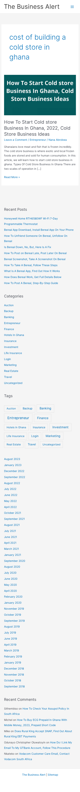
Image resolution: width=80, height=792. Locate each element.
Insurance (10, 341)
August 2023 (12, 459)
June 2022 (10, 495)
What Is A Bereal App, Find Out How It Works (32, 271)
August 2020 (12, 566)
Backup (8, 311)
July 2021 (10, 530)
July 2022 (10, 488)
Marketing (10, 364)
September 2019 (14, 620)
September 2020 (14, 560)
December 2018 (14, 668)
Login (7, 359)
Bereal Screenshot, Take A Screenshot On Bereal (34, 259)
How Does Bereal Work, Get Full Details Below (32, 277)
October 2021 (12, 512)
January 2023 (13, 465)
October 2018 (12, 680)
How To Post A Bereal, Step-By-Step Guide (31, 283)
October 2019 (12, 614)
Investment (11, 347)
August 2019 (12, 626)
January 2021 (12, 554)
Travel (8, 377)
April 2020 (10, 590)
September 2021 (14, 518)
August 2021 (12, 524)
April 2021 (10, 542)
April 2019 (10, 644)
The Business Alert (32, 6)
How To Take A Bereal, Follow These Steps (30, 265)
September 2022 (14, 477)
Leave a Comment (15, 139)
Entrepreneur (38, 139)
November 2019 (14, 608)
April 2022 (10, 507)
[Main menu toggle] (72, 7)
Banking (9, 317)
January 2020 (13, 602)
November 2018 (14, 674)
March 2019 (11, 650)
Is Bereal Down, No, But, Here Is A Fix (27, 247)
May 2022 (10, 501)
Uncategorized (13, 383)
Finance (9, 329)
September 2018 (14, 686)
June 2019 (10, 638)
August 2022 (12, 483)
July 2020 (10, 572)
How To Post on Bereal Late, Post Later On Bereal (35, 253)
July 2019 (10, 632)
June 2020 (10, 578)
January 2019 (12, 662)
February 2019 (13, 656)
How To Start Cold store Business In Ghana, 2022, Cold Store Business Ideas (37, 128)
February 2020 (13, 596)
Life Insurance (13, 353)
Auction (9, 305)
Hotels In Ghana (14, 335)
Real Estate (11, 370)
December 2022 (14, 471)
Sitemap (53, 774)
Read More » (12, 177)
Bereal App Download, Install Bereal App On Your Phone (39, 229)
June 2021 (10, 536)
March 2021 (11, 548)
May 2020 (10, 584)
